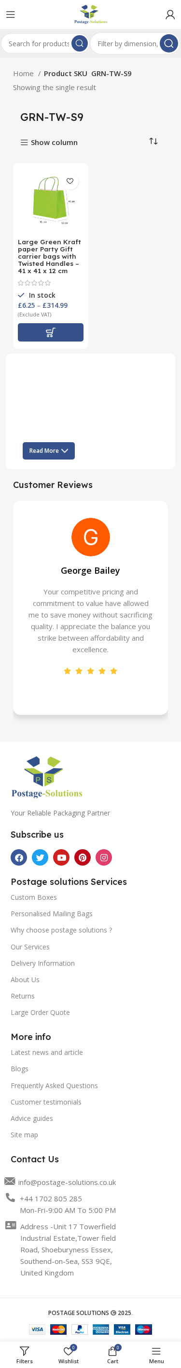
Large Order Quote (40, 1012)
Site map (24, 1134)
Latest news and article (47, 1052)
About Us (25, 979)
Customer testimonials (46, 1101)
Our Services (30, 946)
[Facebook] (19, 857)
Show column (54, 143)
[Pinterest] (82, 857)
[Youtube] (61, 857)
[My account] (170, 14)
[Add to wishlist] (70, 181)
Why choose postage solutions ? (61, 929)
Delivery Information (43, 963)
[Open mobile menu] (10, 14)
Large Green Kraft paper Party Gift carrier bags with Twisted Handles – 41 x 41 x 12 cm (49, 256)
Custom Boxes (34, 897)
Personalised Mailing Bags (52, 913)
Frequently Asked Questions (54, 1085)
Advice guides (32, 1118)
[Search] (79, 43)
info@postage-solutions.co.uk (67, 1182)
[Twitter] (40, 857)
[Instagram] (104, 857)
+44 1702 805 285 (51, 1198)
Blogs (19, 1068)
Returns (23, 995)
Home (24, 73)
